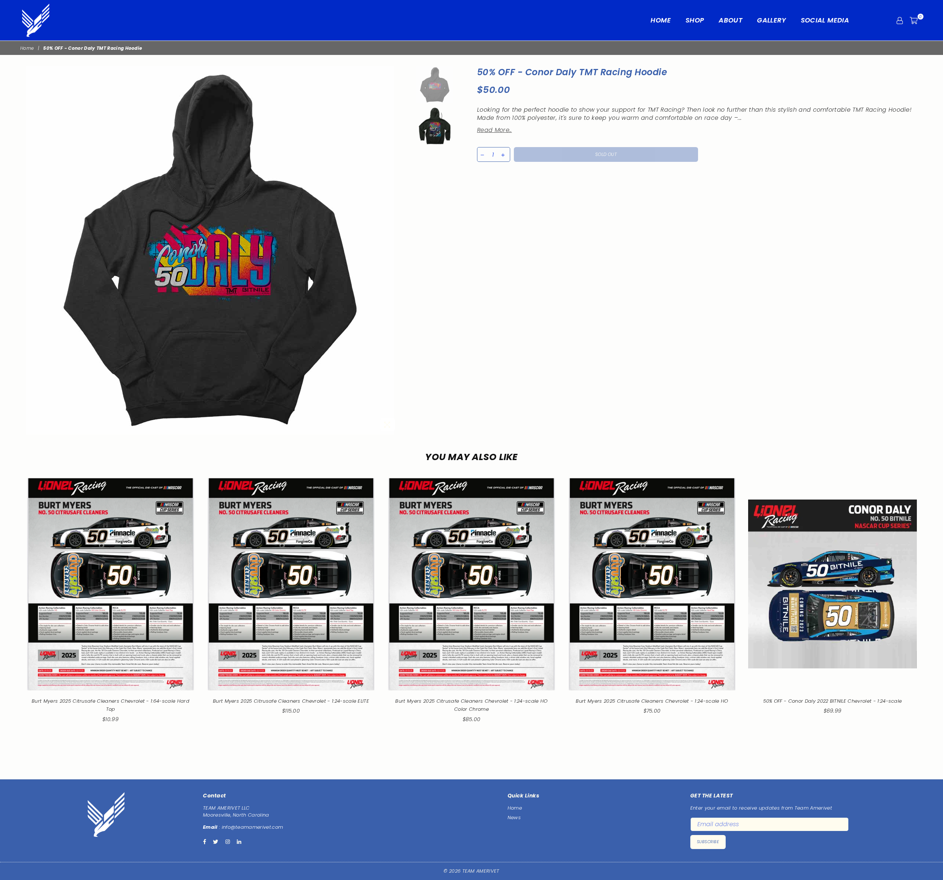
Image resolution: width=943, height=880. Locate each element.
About (730, 20)
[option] (209, 250)
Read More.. (494, 130)
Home (660, 20)
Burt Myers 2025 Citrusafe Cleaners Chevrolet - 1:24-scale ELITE (291, 701)
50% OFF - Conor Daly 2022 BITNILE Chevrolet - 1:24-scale (832, 701)
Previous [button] (26, 250)
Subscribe (708, 842)
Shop (695, 20)
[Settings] (899, 20)
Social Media (825, 20)
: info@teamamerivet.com (250, 827)
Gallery (771, 20)
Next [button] (392, 250)
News (514, 817)
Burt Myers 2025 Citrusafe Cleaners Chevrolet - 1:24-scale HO (652, 701)
